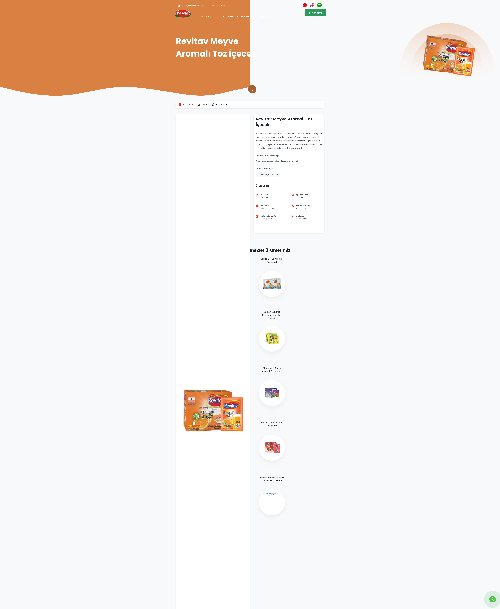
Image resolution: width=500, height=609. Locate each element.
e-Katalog (315, 12)
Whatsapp (221, 104)
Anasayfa (206, 16)
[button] (252, 89)
